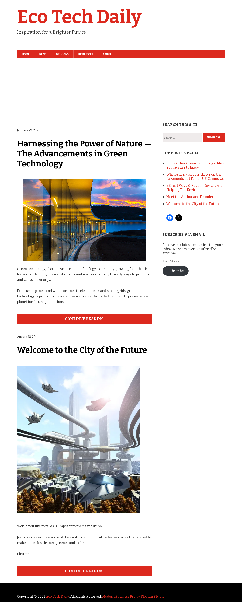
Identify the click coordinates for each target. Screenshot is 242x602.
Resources (85, 54)
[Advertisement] (121, 90)
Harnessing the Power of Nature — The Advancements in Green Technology (84, 154)
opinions (62, 54)
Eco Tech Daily (79, 17)
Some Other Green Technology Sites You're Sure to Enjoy (195, 165)
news (42, 54)
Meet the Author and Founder (189, 197)
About (107, 54)
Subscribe (176, 271)
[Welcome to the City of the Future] (80, 515)
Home (25, 54)
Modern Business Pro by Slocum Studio (133, 596)
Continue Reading (84, 319)
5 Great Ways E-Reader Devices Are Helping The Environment (194, 188)
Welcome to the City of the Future (82, 350)
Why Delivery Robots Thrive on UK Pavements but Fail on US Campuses (195, 176)
